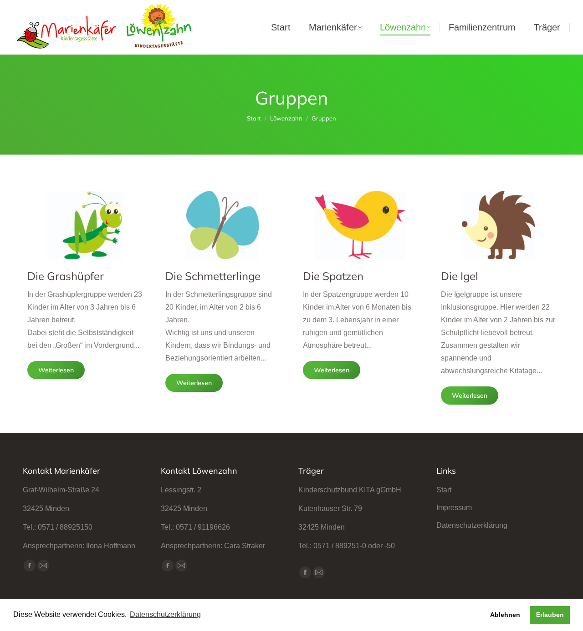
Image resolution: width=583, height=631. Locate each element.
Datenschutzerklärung (471, 525)
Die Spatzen (333, 276)
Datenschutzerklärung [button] (165, 614)
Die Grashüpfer (65, 276)
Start (443, 490)
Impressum (454, 507)
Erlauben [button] (550, 614)
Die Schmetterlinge (213, 276)
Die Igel (459, 276)
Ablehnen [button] (505, 614)
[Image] (84, 225)
